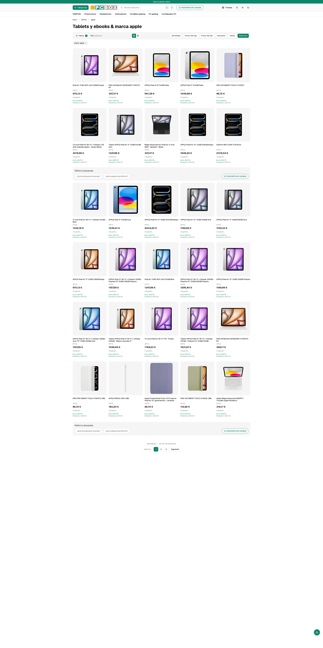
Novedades (176, 36)
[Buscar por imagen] (167, 7)
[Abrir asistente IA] (317, 632)
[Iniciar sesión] (237, 7)
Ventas (232, 36)
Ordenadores (120, 14)
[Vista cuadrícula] (134, 36)
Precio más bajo (191, 36)
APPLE (84, 20)
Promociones (90, 14)
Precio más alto (207, 36)
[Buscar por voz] (172, 7)
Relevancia (243, 36)
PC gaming (153, 14)
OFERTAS (77, 14)
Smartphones (105, 14)
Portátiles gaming (137, 14)
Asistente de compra (191, 7)
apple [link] (93, 20)
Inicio (75, 20)
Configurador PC (169, 14)
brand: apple (79, 43)
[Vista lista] (138, 36)
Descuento (221, 36)
